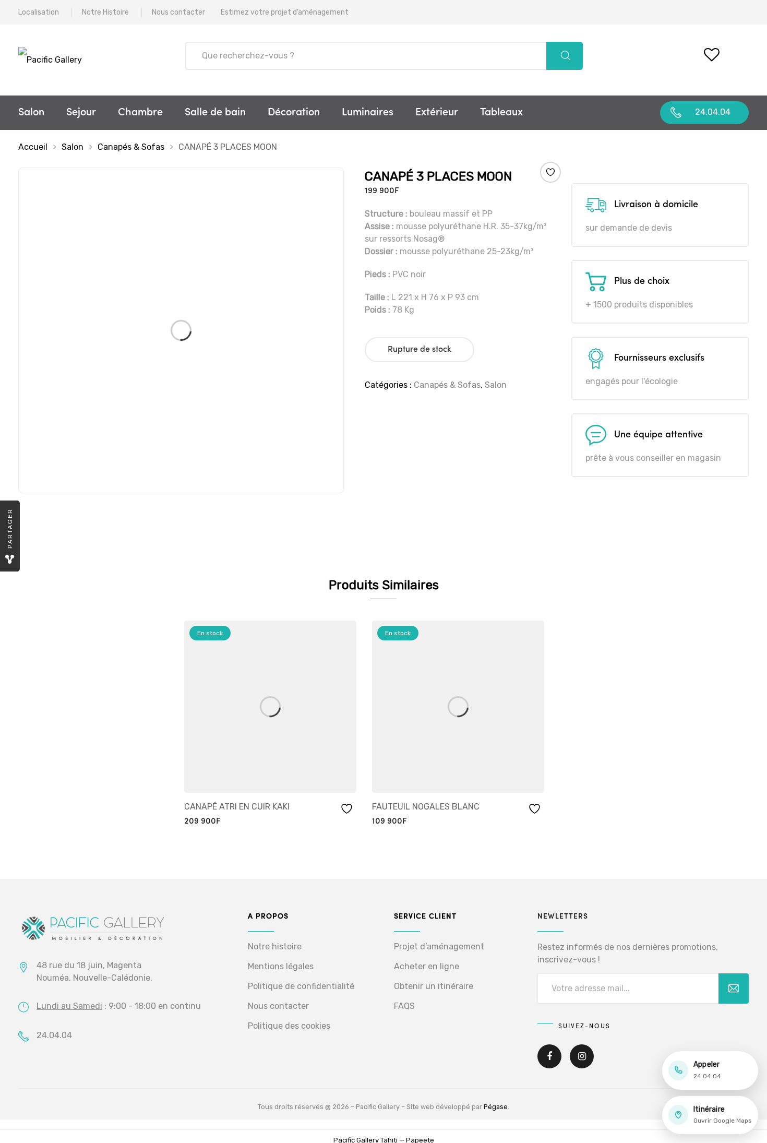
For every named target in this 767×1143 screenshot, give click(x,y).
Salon (31, 113)
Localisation (38, 12)
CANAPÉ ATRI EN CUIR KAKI (237, 807)
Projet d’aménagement (439, 946)
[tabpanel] (270, 725)
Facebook (549, 1063)
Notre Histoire (105, 12)
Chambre (140, 113)
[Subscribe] (733, 988)
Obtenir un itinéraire (433, 986)
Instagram (582, 1063)
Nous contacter (178, 12)
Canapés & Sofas (131, 147)
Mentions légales (281, 966)
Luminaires (367, 113)
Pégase (496, 1107)
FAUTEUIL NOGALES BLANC (426, 807)
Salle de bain (215, 113)
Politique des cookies (289, 1026)
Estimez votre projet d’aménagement (285, 12)
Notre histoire (275, 946)
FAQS (404, 1006)
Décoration (294, 113)
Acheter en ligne (426, 966)
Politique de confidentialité (301, 986)
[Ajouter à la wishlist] (550, 172)
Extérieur (436, 113)
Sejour (81, 113)
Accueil (32, 147)
